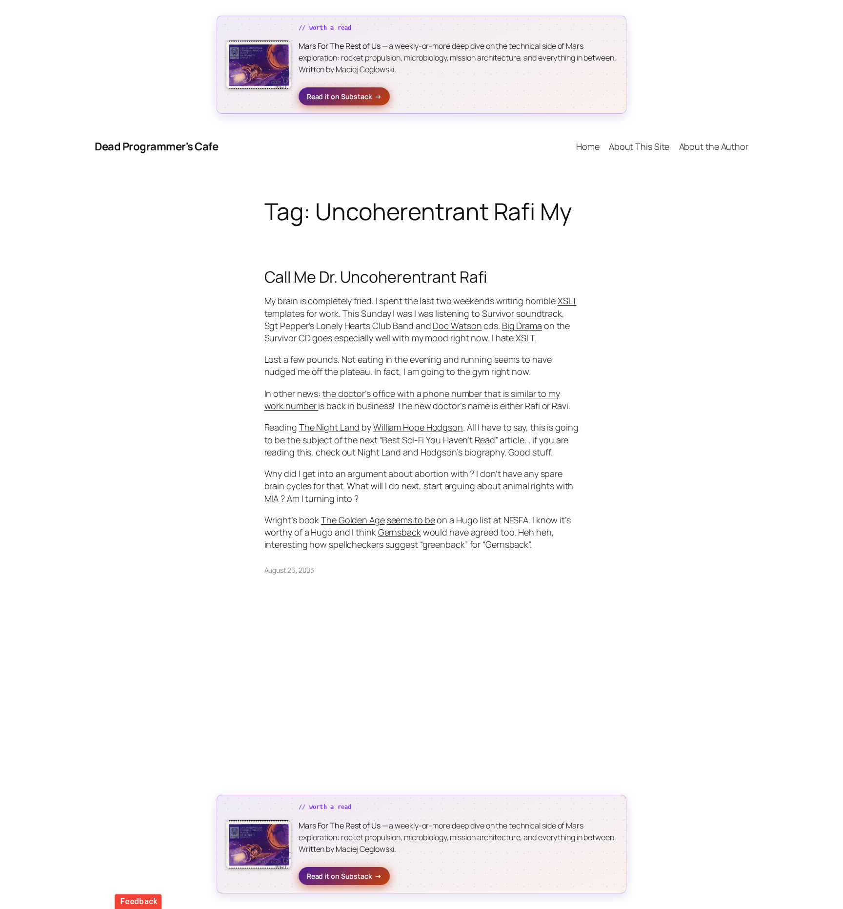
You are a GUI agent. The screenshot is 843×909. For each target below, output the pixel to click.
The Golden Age (353, 520)
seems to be (411, 520)
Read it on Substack (344, 96)
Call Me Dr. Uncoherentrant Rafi (375, 277)
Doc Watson (457, 325)
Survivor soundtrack (522, 313)
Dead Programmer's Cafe (156, 146)
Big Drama (522, 325)
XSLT (567, 301)
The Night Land (329, 427)
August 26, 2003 (289, 570)
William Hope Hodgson (418, 427)
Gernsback (399, 532)
